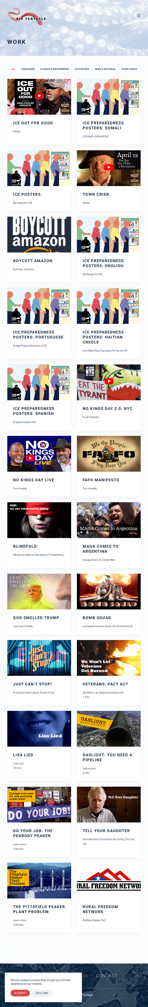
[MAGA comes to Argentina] (109, 520)
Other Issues (129, 69)
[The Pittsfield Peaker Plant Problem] (39, 880)
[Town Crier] (109, 168)
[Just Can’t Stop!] (39, 658)
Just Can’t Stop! (32, 684)
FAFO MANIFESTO (101, 480)
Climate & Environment (54, 69)
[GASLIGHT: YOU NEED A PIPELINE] (109, 729)
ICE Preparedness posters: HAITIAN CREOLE (103, 337)
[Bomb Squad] (109, 591)
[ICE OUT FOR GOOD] (39, 97)
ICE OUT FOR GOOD (33, 123)
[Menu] (139, 15)
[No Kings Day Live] (39, 454)
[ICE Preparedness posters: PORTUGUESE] (39, 306)
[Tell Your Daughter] (109, 804)
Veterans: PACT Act (105, 684)
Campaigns (27, 69)
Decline (42, 993)
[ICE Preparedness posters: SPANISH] (39, 382)
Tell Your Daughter (106, 830)
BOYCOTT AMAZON (33, 260)
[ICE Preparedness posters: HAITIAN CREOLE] (109, 306)
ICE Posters (82, 69)
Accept (20, 993)
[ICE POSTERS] (39, 168)
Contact (107, 975)
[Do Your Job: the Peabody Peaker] (39, 804)
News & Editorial (105, 69)
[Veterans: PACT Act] (109, 658)
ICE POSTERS (27, 194)
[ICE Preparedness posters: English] (109, 234)
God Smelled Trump (36, 617)
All (13, 69)
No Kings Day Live (33, 480)
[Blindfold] (39, 520)
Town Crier (96, 194)
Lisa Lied (23, 755)
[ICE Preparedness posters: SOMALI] (109, 97)
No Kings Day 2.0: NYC (108, 408)
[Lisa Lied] (39, 729)
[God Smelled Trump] (39, 591)
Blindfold (25, 546)
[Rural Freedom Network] (109, 880)
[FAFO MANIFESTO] (109, 454)
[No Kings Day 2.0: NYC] (109, 382)
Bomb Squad (97, 617)
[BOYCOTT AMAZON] (39, 234)
